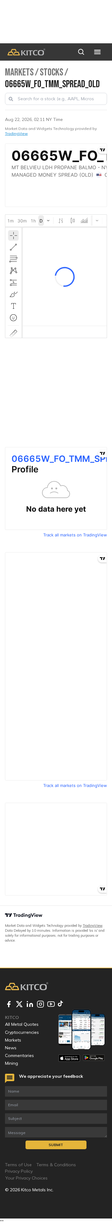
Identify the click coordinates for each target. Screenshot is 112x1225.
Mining (11, 1063)
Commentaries (19, 1055)
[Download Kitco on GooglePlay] (94, 1058)
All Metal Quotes (22, 1024)
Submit (56, 1144)
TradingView (16, 133)
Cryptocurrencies (22, 1032)
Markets (13, 1040)
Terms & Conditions (56, 1164)
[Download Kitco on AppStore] (69, 1058)
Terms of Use (18, 1164)
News (10, 1048)
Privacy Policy (19, 1171)
